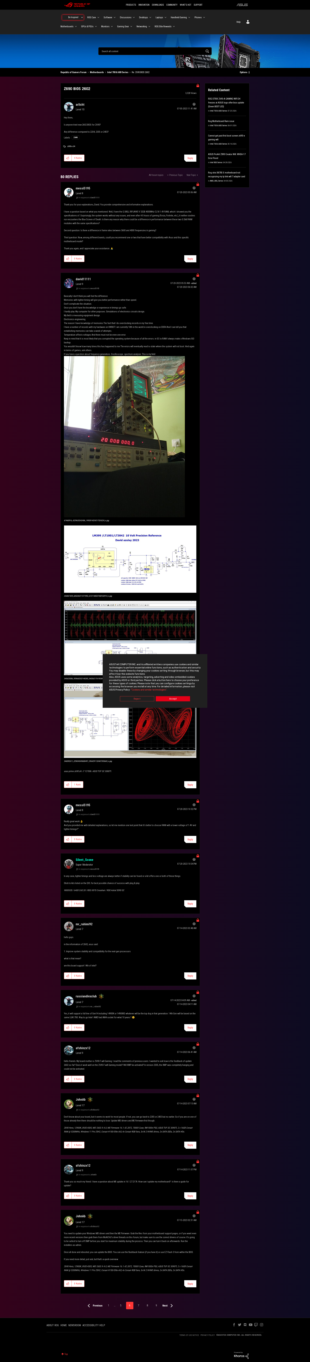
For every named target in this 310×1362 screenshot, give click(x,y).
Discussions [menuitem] (125, 17)
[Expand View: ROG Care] (98, 17)
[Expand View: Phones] (204, 17)
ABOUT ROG (52, 1325)
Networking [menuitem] (142, 26)
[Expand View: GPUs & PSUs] (96, 26)
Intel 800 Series (216, 162)
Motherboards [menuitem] (67, 26)
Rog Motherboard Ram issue (221, 121)
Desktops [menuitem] (143, 17)
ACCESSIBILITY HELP (94, 1325)
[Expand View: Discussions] (133, 17)
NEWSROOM (74, 1325)
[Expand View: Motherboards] (76, 26)
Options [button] (243, 72)
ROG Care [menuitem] (91, 17)
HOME (63, 1325)
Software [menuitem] (108, 17)
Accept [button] (173, 699)
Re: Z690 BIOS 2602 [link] (141, 72)
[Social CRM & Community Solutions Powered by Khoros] (241, 1355)
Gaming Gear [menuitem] (123, 26)
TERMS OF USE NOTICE (189, 1335)
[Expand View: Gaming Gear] (131, 26)
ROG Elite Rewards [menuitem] (163, 26)
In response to (89, 198)
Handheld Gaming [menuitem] (179, 17)
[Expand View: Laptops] (165, 17)
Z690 (75, 137)
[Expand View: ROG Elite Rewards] (174, 26)
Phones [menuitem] (198, 17)
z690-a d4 (71, 146)
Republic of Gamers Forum (74, 72)
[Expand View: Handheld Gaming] (189, 17)
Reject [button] (137, 699)
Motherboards (97, 72)
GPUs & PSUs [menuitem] (87, 26)
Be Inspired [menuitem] (73, 17)
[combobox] (155, 51)
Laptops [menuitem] (159, 17)
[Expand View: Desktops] (150, 17)
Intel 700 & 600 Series (117, 72)
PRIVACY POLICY (208, 1335)
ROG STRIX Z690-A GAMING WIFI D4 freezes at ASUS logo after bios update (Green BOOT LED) (226, 102)
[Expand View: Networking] (149, 26)
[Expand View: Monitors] (112, 26)
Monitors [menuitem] (105, 26)
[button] (68, 158)
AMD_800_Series (216, 181)
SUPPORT (198, 5)
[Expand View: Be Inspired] (82, 17)
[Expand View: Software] (114, 17)
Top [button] (66, 1354)
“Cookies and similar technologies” (149, 689)
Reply (190, 158)
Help (239, 22)
